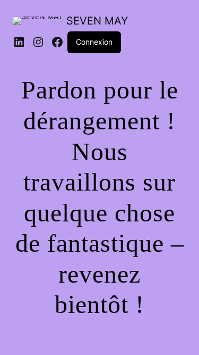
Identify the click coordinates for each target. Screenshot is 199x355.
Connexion (94, 41)
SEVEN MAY (97, 20)
